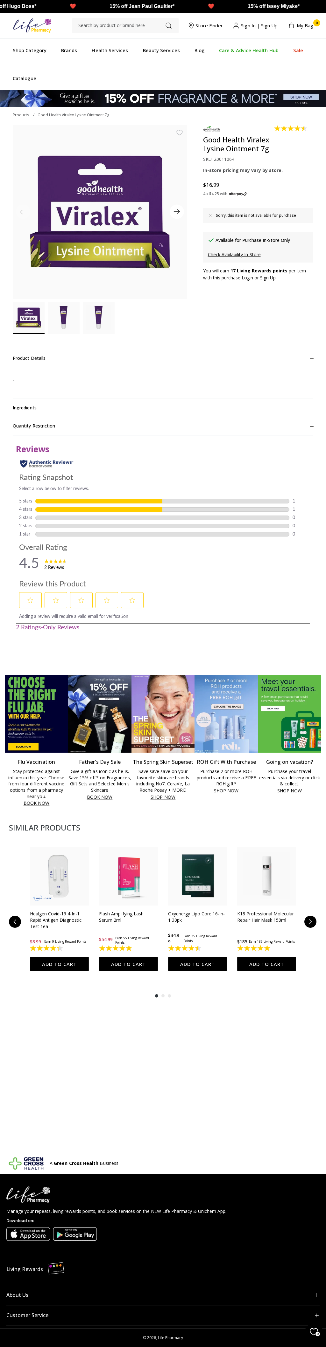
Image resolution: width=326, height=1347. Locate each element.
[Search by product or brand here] (168, 25)
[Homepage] (32, 25)
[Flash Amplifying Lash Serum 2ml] (128, 876)
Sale (298, 50)
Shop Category (29, 50)
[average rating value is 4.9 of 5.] (116, 948)
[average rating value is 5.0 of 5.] (254, 948)
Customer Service (27, 1315)
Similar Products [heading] (44, 827)
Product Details (29, 358)
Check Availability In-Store (234, 254)
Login (247, 278)
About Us (17, 1294)
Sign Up (269, 25)
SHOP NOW (163, 797)
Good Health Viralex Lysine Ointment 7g (73, 115)
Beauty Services (161, 50)
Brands (69, 50)
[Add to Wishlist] (179, 132)
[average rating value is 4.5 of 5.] (291, 128)
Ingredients (25, 408)
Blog (199, 50)
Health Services (110, 50)
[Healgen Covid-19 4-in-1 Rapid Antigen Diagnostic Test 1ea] (59, 876)
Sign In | (250, 25)
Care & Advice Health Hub (249, 50)
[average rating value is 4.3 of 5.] (47, 948)
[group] (59, 909)
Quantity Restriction (34, 426)
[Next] (177, 212)
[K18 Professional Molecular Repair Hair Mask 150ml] (266, 876)
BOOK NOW (36, 803)
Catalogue (24, 78)
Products (21, 115)
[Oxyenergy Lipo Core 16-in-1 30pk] (197, 876)
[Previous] (15, 922)
